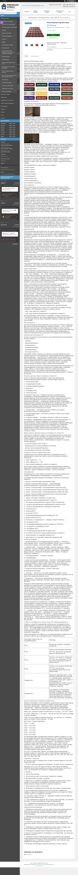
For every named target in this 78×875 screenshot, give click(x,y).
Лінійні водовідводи (7, 36)
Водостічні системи (6, 33)
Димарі (3, 42)
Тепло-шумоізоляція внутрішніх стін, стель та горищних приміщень (8, 52)
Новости (3, 109)
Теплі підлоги (5, 79)
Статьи (2, 112)
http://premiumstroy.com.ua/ (7, 169)
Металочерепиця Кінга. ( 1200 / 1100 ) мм (48, 17)
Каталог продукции (6, 91)
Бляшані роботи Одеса (7, 45)
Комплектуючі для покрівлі (8, 24)
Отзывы (3, 118)
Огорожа (4, 39)
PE (35, 509)
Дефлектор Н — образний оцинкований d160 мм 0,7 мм (9, 234)
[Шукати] (18, 13)
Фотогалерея (4, 106)
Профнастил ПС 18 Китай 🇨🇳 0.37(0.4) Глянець (9, 211)
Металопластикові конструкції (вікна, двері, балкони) (9, 76)
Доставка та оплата (47, 11)
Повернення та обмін (60, 11)
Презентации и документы (7, 103)
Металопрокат (5, 48)
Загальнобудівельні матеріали (9, 27)
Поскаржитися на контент (36, 864)
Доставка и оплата (5, 94)
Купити (53, 35)
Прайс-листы (4, 97)
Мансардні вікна (6, 56)
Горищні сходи (5, 59)
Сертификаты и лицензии (7, 100)
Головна (26, 11)
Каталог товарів (35, 11)
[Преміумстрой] (10, 6)
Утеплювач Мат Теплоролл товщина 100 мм (9, 189)
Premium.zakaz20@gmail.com (8, 174)
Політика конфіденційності (48, 864)
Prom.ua (46, 863)
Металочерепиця (33, 17)
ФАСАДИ (4, 30)
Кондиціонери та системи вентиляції (8, 67)
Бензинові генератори (7, 85)
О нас (2, 115)
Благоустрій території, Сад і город (8, 63)
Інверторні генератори (7, 88)
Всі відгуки (15, 244)
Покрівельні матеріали (7, 21)
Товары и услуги (5, 18)
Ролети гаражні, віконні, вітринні (7, 71)
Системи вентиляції (6, 82)
